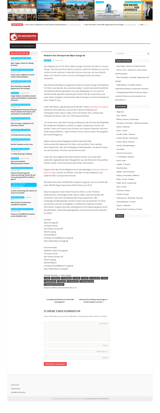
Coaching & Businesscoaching (21, 135)
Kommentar (103, 323)
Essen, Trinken (122, 130)
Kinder (105, 278)
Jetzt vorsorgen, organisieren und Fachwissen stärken (22, 124)
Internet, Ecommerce (18, 197)
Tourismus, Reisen (123, 190)
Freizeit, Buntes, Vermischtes (20, 149)
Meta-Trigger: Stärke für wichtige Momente (18, 17)
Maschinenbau (122, 168)
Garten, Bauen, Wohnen (126, 142)
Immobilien (99, 2)
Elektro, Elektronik (123, 127)
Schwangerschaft (87, 281)
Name (105, 345)
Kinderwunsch (50, 281)
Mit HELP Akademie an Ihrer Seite (22, 144)
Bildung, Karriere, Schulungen (134, 2)
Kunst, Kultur (121, 160)
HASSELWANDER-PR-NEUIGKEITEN (96, 399)
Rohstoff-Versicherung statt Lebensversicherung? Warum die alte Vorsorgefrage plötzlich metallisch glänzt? (23, 176)
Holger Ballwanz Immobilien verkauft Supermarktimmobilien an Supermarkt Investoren (106, 14)
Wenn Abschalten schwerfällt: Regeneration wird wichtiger (78, 17)
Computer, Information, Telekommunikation (19, 185)
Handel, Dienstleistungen (126, 145)
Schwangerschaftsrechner (54, 284)
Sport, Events (122, 187)
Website (105, 358)
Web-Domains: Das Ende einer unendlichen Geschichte (21, 203)
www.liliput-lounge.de (98, 106)
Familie (77, 278)
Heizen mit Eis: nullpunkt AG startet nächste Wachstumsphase (48, 15)
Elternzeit (56, 278)
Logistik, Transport (123, 164)
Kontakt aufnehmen (18, 392)
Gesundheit (95, 278)
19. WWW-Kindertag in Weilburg (21, 154)
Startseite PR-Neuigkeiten (23, 46)
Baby (47, 278)
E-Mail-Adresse (102, 351)
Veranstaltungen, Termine (126, 202)
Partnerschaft (73, 281)
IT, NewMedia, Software (125, 157)
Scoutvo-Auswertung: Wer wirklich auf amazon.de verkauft (24, 192)
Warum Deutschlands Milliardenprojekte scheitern (20, 162)
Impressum (15, 385)
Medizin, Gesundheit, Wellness (18, 2)
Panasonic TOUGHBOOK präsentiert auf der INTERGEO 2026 (23, 215)
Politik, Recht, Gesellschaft (126, 183)
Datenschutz (15, 388)
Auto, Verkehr (122, 115)
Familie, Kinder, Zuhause (126, 134)
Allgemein (47, 60)
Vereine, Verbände (123, 205)
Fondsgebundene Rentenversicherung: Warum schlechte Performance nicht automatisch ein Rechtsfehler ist (136, 13)
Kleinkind (62, 281)
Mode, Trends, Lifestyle (125, 179)
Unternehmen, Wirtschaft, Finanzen (48, 2)
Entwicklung (67, 278)
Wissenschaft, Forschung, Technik (22, 168)
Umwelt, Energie (123, 194)
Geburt (85, 278)
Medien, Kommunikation (125, 172)
